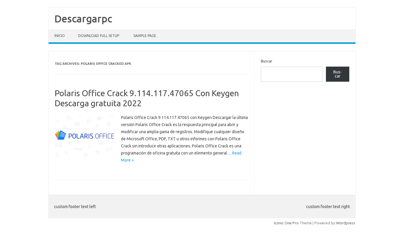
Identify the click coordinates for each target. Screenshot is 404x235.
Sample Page (144, 36)
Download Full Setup (98, 36)
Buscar (266, 61)
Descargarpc (83, 18)
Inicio (59, 36)
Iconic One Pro (286, 223)
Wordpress (345, 223)
